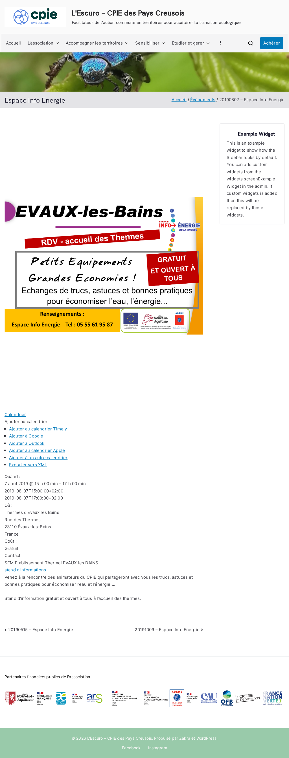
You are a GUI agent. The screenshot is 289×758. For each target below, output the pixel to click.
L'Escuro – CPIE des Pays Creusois (128, 13)
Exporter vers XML (28, 464)
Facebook (131, 747)
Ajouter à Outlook (27, 443)
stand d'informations (25, 570)
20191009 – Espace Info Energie (167, 629)
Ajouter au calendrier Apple (37, 450)
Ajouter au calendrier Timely (38, 429)
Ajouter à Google (26, 436)
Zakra (184, 738)
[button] (56, 43)
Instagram (157, 747)
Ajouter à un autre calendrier (38, 457)
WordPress (206, 738)
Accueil (13, 43)
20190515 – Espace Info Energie (40, 629)
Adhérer (271, 43)
